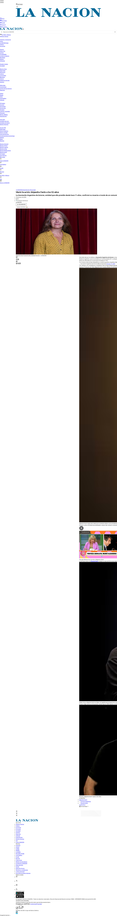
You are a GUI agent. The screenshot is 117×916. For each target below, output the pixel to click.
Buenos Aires (3, 69)
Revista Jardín (3, 152)
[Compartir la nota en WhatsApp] (18, 259)
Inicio (3, 18)
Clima (1, 41)
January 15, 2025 (111, 264)
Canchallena (3, 98)
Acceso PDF (3, 128)
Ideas (1, 139)
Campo (2, 52)
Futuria (2, 49)
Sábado (2, 137)
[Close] (16, 811)
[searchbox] (58, 32)
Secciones (4, 20)
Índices (2, 59)
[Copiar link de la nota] (16, 261)
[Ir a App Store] (20, 897)
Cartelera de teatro (5, 123)
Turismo (2, 105)
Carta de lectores (4, 134)
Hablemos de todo (4, 80)
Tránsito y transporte (5, 39)
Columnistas (3, 87)
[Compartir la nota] (16, 259)
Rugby (1, 95)
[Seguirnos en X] (16, 881)
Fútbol (1, 93)
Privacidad (39, 904)
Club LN (4, 25)
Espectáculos (25, 190)
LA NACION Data (4, 43)
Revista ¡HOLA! (3, 145)
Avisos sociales (4, 132)
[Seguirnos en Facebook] (16, 877)
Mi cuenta (4, 27)
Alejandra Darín (83, 800)
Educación (2, 72)
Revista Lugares (4, 147)
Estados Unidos (4, 64)
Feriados (2, 110)
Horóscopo (3, 108)
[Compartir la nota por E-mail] (20, 263)
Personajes (32, 190)
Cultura (2, 74)
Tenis (1, 97)
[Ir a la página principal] (58, 16)
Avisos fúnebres (4, 131)
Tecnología (3, 106)
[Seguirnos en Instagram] (16, 885)
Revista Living (3, 149)
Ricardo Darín (84, 803)
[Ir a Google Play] (20, 894)
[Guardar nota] (16, 257)
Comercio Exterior (4, 56)
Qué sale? (2, 119)
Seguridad (2, 70)
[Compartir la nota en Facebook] (16, 263)
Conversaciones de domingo (7, 136)
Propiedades (3, 54)
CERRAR (2, 0)
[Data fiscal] (17, 913)
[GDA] (20, 909)
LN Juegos (2, 103)
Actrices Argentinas (86, 801)
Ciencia (2, 79)
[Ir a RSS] (16, 889)
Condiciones (33, 904)
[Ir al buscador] (17, 6)
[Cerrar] (23, 29)
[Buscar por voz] (115, 32)
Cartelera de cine (4, 121)
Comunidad (3, 75)
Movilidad (2, 57)
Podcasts (2, 113)
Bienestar (2, 77)
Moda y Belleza (4, 114)
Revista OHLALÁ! (4, 144)
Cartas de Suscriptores (6, 88)
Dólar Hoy (2, 51)
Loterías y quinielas (5, 111)
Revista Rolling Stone (5, 150)
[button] (58, 106)
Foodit (3, 23)
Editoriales (2, 85)
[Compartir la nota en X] (18, 263)
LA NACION (19, 190)
